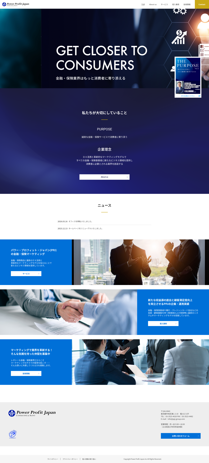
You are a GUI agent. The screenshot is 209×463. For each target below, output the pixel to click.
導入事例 (175, 4)
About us (153, 4)
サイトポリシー (52, 459)
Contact (202, 4)
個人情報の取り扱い (89, 459)
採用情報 (187, 4)
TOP (143, 4)
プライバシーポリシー (70, 459)
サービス (164, 4)
